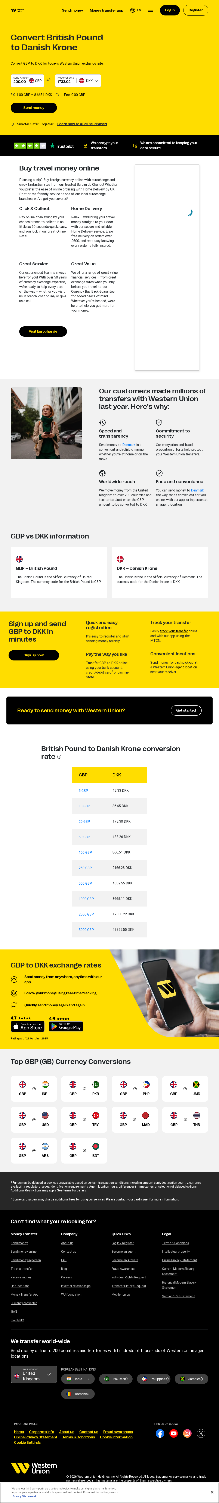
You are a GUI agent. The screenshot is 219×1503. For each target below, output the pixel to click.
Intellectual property (176, 1252)
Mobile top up (121, 1294)
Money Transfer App (24, 1294)
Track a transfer (22, 1269)
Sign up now (34, 655)
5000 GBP (86, 930)
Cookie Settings (27, 1443)
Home (19, 1432)
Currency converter (24, 1303)
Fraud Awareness (123, 1269)
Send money (33, 108)
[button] (136, 10)
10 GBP (84, 806)
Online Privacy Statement (179, 1260)
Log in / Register (123, 1243)
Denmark (128, 445)
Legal (166, 1234)
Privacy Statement (24, 1496)
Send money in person (26, 1260)
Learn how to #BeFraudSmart (82, 124)
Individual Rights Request (129, 1277)
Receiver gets (66, 77)
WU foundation (71, 1294)
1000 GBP (86, 899)
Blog (64, 1269)
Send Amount (21, 77)
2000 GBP (86, 914)
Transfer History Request (129, 1286)
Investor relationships (75, 1286)
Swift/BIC (17, 1320)
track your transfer (174, 631)
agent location (186, 667)
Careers (66, 1277)
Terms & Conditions (175, 1243)
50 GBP (84, 837)
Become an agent (124, 1252)
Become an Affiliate (125, 1260)
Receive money (21, 1277)
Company (69, 1234)
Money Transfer (24, 1234)
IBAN (14, 1312)
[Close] (212, 1492)
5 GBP (83, 790)
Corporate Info (41, 1432)
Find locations (20, 1286)
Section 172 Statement (178, 1296)
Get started (186, 710)
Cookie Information (116, 1437)
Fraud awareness (118, 1432)
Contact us (68, 1252)
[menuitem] (17, 10)
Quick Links (121, 1234)
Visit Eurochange (43, 331)
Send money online (24, 1252)
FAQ (64, 1260)
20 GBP (84, 821)
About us (67, 1243)
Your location (30, 1369)
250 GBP (85, 868)
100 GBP (85, 852)
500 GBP (85, 883)
